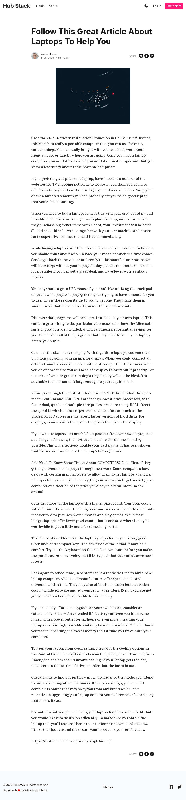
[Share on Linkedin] (152, 56)
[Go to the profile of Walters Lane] (35, 55)
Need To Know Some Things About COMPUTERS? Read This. (89, 462)
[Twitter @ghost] (179, 787)
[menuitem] (108, 786)
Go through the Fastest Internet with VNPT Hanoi (83, 393)
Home (40, 6)
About (53, 6)
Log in (157, 5)
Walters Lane (48, 54)
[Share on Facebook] (146, 56)
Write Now (174, 5)
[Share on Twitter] (141, 56)
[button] (146, 5)
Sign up (108, 786)
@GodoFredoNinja (36, 790)
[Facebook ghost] (171, 787)
